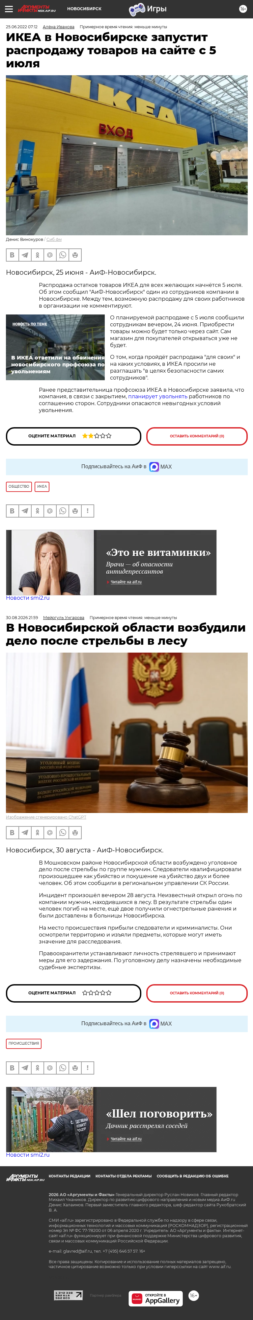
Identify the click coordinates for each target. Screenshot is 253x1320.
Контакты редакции (69, 1176)
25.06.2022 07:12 (22, 26)
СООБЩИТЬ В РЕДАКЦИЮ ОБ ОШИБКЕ (193, 1176)
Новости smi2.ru (28, 598)
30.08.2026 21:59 (22, 617)
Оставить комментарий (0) (197, 436)
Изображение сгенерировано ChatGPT (46, 817)
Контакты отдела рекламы (124, 1176)
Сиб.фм (54, 239)
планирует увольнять (157, 396)
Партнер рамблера (105, 1295)
